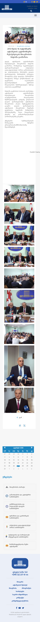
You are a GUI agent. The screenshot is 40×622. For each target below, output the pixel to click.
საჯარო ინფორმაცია (20, 594)
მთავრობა (13, 588)
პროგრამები (26, 588)
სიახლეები (20, 591)
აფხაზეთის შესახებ (20, 585)
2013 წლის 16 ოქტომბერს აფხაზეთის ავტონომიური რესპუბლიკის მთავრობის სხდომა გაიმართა (19, 53)
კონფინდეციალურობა (20, 601)
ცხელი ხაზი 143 (20, 572)
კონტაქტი (20, 598)
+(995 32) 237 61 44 (20, 575)
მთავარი (20, 582)
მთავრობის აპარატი (23, 46)
